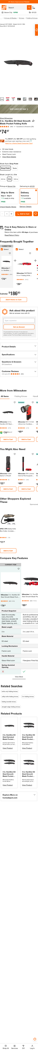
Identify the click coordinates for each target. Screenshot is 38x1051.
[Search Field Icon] (29, 7)
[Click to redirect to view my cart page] (34, 7)
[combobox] (17, 7)
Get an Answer (19, 327)
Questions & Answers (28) (25, 126)
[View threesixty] (24, 99)
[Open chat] (36, 30)
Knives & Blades (10, 18)
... (1, 18)
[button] (19, 347)
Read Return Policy (12, 235)
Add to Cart (24, 214)
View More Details (9, 157)
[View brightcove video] (30, 99)
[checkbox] (17, 249)
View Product (8, 748)
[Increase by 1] (11, 213)
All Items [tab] (5, 396)
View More (19, 677)
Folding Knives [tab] (21, 396)
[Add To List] (35, 213)
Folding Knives (31, 18)
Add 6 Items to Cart (13, 300)
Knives (21, 18)
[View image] (2, 99)
